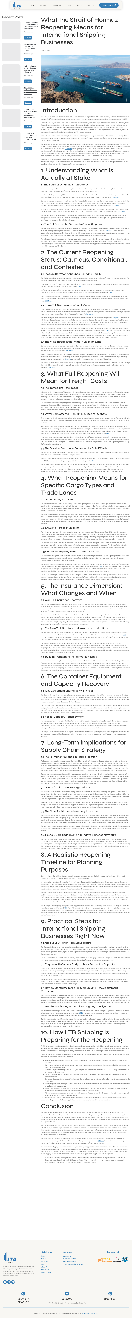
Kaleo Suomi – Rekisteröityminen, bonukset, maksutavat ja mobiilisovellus (30, 113)
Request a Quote (107, 5)
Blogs (69, 5)
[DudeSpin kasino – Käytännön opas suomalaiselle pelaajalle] (11, 73)
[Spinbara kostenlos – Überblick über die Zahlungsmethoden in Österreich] (11, 30)
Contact (90, 5)
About (79, 5)
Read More (28, 37)
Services (43, 5)
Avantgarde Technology (89, 1313)
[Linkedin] (13, 1282)
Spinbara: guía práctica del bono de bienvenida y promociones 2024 (30, 136)
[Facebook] (5, 1282)
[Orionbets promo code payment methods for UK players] (11, 52)
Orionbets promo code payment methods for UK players (30, 47)
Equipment (57, 5)
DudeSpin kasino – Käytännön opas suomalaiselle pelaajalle (30, 69)
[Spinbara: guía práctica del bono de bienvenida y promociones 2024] (11, 141)
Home (32, 5)
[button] (43, 5)
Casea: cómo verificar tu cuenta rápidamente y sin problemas (30, 91)
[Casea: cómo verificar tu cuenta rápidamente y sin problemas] (11, 95)
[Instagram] (9, 1282)
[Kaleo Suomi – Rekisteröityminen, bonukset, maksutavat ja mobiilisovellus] (11, 118)
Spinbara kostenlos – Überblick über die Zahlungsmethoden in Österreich (31, 25)
